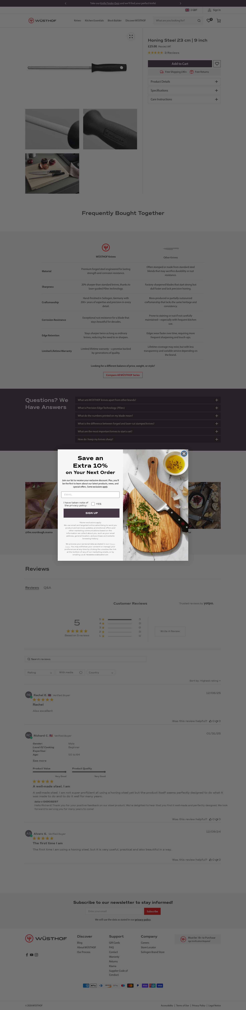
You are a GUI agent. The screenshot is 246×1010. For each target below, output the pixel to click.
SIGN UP (92, 513)
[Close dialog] (184, 454)
